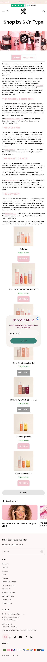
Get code (23, 341)
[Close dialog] (38, 318)
